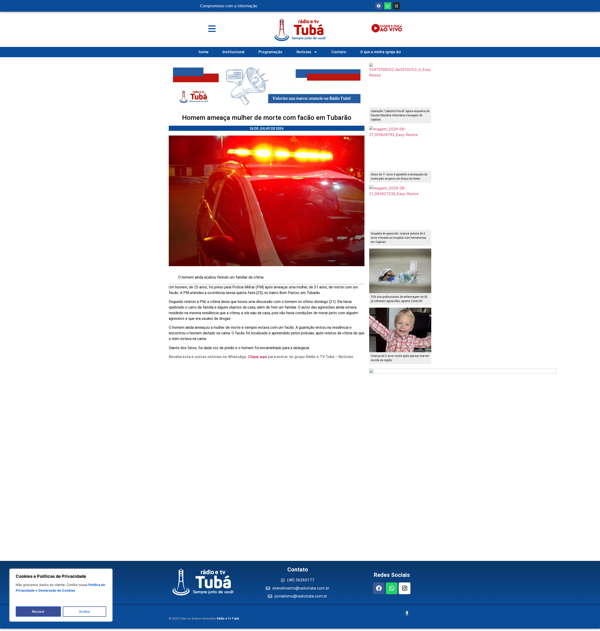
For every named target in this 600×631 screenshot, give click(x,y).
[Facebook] (378, 5)
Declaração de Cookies (56, 590)
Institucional (233, 52)
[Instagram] (396, 5)
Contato (338, 52)
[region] (60, 595)
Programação (270, 52)
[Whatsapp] (387, 5)
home (203, 52)
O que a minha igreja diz (380, 52)
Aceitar (84, 611)
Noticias (303, 52)
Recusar (38, 611)
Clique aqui (257, 357)
